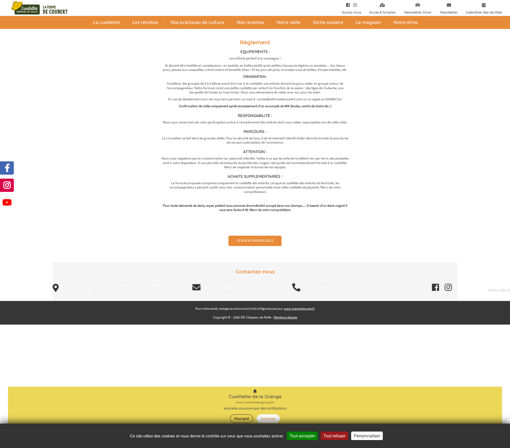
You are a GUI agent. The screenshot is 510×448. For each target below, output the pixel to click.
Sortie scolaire (328, 22)
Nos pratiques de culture (197, 22)
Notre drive (405, 22)
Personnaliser (367, 436)
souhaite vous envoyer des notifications (255, 408)
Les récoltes (145, 22)
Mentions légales (285, 317)
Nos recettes (250, 22)
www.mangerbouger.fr (299, 309)
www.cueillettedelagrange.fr (255, 402)
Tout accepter (302, 436)
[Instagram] (354, 5)
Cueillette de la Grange (255, 396)
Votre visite (288, 22)
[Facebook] (348, 5)
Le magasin (368, 22)
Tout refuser (334, 436)
